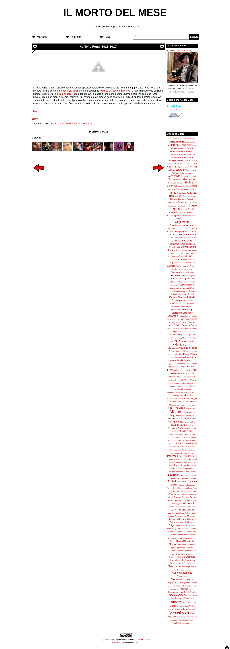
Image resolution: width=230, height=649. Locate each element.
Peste (171, 465)
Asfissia (193, 167)
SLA (170, 494)
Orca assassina (189, 437)
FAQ (107, 36)
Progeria (192, 478)
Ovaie (170, 443)
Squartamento (186, 554)
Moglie (173, 415)
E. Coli (191, 294)
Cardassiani (183, 206)
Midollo (189, 401)
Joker (186, 360)
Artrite (170, 167)
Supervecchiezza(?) (177, 582)
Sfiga (171, 525)
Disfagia (180, 282)
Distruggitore (188, 285)
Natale (174, 425)
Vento (192, 613)
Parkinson (172, 456)
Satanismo (172, 500)
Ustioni (171, 609)
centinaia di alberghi (73, 90)
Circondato (190, 212)
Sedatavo (180, 513)
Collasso (193, 228)
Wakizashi (174, 620)
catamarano (189, 620)
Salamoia (192, 494)
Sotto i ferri (191, 544)
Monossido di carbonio (178, 418)
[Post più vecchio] (158, 173)
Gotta (194, 335)
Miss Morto (173, 408)
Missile (182, 408)
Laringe (193, 363)
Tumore (175, 602)
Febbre (181, 319)
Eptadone (176, 307)
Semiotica (179, 516)
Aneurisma (187, 157)
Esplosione (177, 313)
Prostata (182, 481)
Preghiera (184, 478)
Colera (180, 228)
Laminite (180, 363)
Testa (180, 592)
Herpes (185, 338)
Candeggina (172, 202)
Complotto (173, 256)
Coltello (175, 240)
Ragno (170, 488)
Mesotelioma (179, 401)
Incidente (176, 344)
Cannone (187, 202)
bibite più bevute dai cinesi (116, 90)
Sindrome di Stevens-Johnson (182, 535)
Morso (171, 422)
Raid (175, 488)
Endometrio (188, 300)
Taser (178, 586)
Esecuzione (177, 309)
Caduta (191, 192)
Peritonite (192, 456)
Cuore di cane (182, 266)
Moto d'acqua (186, 422)
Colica (186, 228)
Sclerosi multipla (178, 510)
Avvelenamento (176, 179)
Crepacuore (174, 262)
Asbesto (176, 167)
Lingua (179, 370)
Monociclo (189, 416)
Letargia (181, 367)
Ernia (183, 307)
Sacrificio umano (181, 494)
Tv (184, 603)
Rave (195, 488)
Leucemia (191, 366)
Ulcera (173, 606)
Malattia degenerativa (177, 383)
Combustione (188, 244)
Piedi (173, 469)
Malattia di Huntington (182, 389)
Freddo (170, 325)
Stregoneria (190, 560)
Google (188, 335)
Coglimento (182, 222)
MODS (191, 373)
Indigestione (188, 345)
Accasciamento (176, 142)
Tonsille (193, 592)
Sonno (173, 544)
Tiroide (187, 592)
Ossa (184, 440)
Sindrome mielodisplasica (178, 538)
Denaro (184, 275)
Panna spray (175, 450)
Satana (193, 497)
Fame (187, 316)
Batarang (180, 183)
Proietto (173, 481)
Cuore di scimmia (184, 269)
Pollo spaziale (191, 472)
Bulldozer (183, 193)
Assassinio (180, 169)
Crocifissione (185, 263)
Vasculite (193, 609)
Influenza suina (190, 351)
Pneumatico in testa (176, 472)
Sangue (177, 497)
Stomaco (190, 556)
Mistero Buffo (189, 412)
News (180, 428)
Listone (186, 370)
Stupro (192, 563)
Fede (187, 319)
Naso (194, 422)
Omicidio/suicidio (176, 434)
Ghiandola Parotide (189, 328)
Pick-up (192, 465)
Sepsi (181, 519)
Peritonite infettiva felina (177, 459)
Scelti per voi (187, 503)
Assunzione (191, 170)
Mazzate (188, 395)
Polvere (193, 475)
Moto (177, 421)
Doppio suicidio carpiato (180, 288)
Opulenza (178, 437)
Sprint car (176, 554)
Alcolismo (186, 145)
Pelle (186, 456)
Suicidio (173, 566)
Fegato (193, 319)
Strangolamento (176, 560)
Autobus (176, 173)
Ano (185, 161)
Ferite (171, 322)
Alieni (194, 145)
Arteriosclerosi (186, 164)
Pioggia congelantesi (184, 469)
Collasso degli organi (177, 231)
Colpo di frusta (180, 238)
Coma (183, 240)
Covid (193, 256)
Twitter (188, 603)
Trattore (187, 595)
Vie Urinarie (180, 617)
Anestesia (176, 157)
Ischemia (178, 360)
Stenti (182, 557)
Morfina (193, 419)
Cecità (191, 209)
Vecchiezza (179, 613)
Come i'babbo (174, 247)
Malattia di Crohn (188, 386)
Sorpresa (182, 544)
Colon (170, 237)
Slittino (173, 541)
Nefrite (180, 425)
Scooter (190, 510)
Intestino (179, 354)
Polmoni (173, 475)
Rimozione (178, 491)
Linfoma (171, 370)
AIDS (192, 138)
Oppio (171, 437)
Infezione (183, 347)
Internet (171, 354)
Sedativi (187, 513)
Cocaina (193, 215)
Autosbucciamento (188, 176)
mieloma (177, 623)
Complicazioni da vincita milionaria (182, 253)
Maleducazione (173, 392)
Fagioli (182, 316)
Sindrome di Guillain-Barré (185, 532)
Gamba (193, 325)
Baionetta (172, 183)
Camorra (182, 199)
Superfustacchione (182, 572)
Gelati (169, 328)
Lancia (187, 363)
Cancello (190, 199)
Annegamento (175, 160)
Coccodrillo (186, 219)
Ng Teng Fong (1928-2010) (98, 46)
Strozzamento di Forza (179, 563)
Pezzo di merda (181, 465)
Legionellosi (173, 367)
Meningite (193, 398)
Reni (171, 491)
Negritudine (188, 425)
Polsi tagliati (184, 475)
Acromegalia (189, 142)
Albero (178, 145)
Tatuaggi (184, 586)
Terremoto (183, 589)
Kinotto (192, 360)
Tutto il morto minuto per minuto (76, 123)
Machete (173, 377)
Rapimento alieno (185, 488)
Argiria (170, 164)
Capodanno (172, 206)
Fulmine (177, 325)
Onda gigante (189, 434)
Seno (186, 516)
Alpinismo (176, 148)
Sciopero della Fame (188, 507)
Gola (181, 334)
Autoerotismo (186, 173)
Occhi (189, 431)
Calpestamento (189, 196)
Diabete (172, 281)
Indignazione (172, 348)
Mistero (176, 412)
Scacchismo (190, 500)
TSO (174, 586)
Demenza (175, 275)
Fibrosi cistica (180, 322)
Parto (180, 456)
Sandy (170, 497)
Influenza (193, 348)
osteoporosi (186, 623)
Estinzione (188, 313)
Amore (182, 151)
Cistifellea (186, 215)
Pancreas (190, 446)
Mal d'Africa (185, 380)
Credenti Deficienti (185, 259)
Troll (172, 598)
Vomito (194, 617)
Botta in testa (182, 189)
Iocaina (172, 357)
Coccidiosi (177, 219)
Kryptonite (172, 363)
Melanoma (183, 398)
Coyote (173, 260)
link (35, 111)
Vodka (188, 617)
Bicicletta (171, 186)
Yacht (181, 620)
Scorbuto (171, 513)
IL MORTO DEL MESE (115, 12)
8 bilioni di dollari (64, 94)
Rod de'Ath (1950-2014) (179, 50)
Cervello (54, 123)
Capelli (194, 202)
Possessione (174, 478)
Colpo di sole (192, 238)
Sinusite (193, 538)
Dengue (191, 275)
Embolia (191, 297)
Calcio (172, 196)
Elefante (173, 297)
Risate (186, 491)
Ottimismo (191, 440)
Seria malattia (190, 519)
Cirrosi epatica (174, 215)
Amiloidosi (174, 151)
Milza (195, 402)
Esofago (188, 309)
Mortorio (42, 36)
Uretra (192, 606)
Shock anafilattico (182, 525)
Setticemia (190, 522)
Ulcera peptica (183, 606)
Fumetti (186, 325)
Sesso (181, 522)
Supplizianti (192, 583)
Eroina (189, 306)
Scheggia (172, 507)
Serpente (174, 522)
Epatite (183, 303)
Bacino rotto (190, 179)
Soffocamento (187, 541)
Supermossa (182, 576)
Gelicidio (176, 328)
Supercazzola (185, 570)
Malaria (193, 380)
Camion (174, 199)
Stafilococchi (174, 557)
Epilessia (190, 304)
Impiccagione (188, 341)
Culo (194, 263)
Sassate (185, 497)
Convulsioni (184, 256)
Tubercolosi (189, 598)
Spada (173, 548)
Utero (177, 609)
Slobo (178, 541)
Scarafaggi (175, 504)
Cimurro (182, 212)
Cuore (171, 266)
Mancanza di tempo (188, 392)
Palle (182, 447)
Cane (180, 202)
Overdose (179, 443)
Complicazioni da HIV (188, 250)
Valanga (185, 609)
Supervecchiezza (182, 579)
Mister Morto (191, 408)
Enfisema (174, 303)
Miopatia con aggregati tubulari (182, 405)
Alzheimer (187, 148)
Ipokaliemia (180, 357)
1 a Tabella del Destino (179, 139)
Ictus (177, 341)
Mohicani (181, 416)
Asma (171, 170)
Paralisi (184, 450)
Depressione (188, 278)
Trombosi (179, 598)
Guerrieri (170, 338)
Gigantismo (173, 334)
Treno (194, 595)
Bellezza (190, 182)
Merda (169, 402)
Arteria (176, 163)
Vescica (171, 616)
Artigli (194, 164)
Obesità (182, 431)
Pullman (173, 485)
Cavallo (184, 209)
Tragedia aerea (175, 595)
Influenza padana (174, 351)
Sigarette (177, 528)
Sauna (181, 500)
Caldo (179, 196)
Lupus (184, 373)
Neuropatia (172, 428)
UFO (194, 603)
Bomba (171, 189)
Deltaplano (189, 272)
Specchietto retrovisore (186, 551)
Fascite (194, 316)
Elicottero (182, 297)
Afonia (171, 145)
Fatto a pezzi (172, 319)
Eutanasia (173, 316)
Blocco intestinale (183, 186)
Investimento (190, 354)
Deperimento (176, 278)
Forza (192, 322)
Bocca (194, 186)
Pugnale (192, 481)
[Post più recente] (38, 173)
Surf (169, 586)
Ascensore (184, 167)
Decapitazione (177, 272)
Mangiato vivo (177, 395)
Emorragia (176, 300)
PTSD (187, 444)
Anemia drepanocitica (186, 154)
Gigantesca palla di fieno (182, 331)
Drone (185, 294)
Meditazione (172, 399)
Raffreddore (190, 485)
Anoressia (192, 160)
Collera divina (188, 234)
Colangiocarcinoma (179, 225)
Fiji (188, 322)
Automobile (174, 176)
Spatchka (181, 548)
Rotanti (193, 491)
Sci (177, 507)
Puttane (181, 485)
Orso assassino (174, 440)
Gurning (178, 338)
